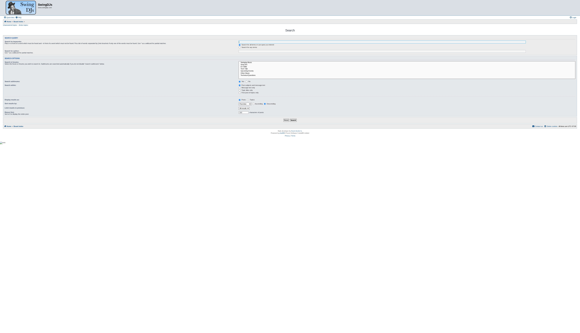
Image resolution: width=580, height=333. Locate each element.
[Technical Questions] (407, 75)
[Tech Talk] (407, 69)
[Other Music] (407, 73)
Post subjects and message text (253, 85)
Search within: (10, 85)
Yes (242, 81)
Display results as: (12, 100)
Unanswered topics (10, 25)
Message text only (248, 88)
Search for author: (12, 51)
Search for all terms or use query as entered (257, 45)
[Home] (21, 8)
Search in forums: (12, 62)
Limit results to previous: (15, 108)
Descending (271, 104)
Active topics (23, 25)
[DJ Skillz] (407, 67)
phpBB (282, 133)
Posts (243, 100)
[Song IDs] (407, 65)
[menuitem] (18, 17)
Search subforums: (12, 81)
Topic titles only (247, 90)
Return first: (9, 112)
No (249, 81)
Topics (252, 100)
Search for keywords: (13, 41)
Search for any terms (249, 47)
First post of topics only (250, 93)
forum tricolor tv (296, 131)
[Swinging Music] (407, 62)
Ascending (259, 104)
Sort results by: (11, 103)
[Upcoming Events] (407, 71)
